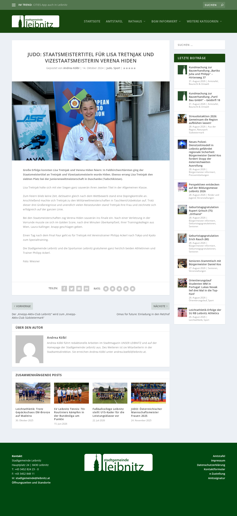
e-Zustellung (217, 473)
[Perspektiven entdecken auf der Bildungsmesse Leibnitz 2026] (182, 187)
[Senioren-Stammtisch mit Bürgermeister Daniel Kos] (182, 263)
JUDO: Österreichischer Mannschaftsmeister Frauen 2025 (146, 412)
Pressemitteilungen (199, 175)
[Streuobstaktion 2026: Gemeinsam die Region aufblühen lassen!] (182, 118)
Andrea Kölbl (71, 68)
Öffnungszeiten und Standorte (31, 482)
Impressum (218, 460)
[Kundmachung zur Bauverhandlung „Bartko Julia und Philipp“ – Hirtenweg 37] (182, 69)
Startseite (92, 21)
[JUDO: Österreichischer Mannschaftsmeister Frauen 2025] (148, 393)
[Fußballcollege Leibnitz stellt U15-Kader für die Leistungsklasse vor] (110, 393)
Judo (109, 68)
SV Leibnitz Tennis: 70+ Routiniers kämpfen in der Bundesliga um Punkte (69, 414)
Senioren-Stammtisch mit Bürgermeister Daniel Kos (205, 262)
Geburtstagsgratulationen (202, 223)
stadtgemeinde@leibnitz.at (33, 478)
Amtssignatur (216, 478)
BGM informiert (164, 21)
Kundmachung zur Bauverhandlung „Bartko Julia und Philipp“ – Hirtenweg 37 (204, 72)
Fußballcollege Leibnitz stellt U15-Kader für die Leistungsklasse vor (108, 412)
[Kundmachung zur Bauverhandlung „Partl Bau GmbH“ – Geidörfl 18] (182, 96)
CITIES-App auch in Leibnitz (50, 4)
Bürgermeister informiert (202, 172)
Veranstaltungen (205, 197)
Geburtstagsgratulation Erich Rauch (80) (204, 237)
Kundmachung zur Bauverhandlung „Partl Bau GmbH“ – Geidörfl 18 (204, 97)
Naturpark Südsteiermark (198, 131)
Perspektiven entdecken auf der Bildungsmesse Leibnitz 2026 (204, 188)
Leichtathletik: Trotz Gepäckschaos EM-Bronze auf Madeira (33, 412)
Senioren (193, 226)
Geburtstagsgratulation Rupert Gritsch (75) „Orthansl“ (204, 210)
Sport (117, 68)
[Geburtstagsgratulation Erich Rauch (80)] (182, 238)
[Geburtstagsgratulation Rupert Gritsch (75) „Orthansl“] (182, 209)
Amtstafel (114, 21)
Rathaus (135, 21)
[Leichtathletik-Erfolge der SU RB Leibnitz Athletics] (182, 312)
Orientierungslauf (198, 300)
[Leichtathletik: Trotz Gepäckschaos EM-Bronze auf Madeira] (33, 393)
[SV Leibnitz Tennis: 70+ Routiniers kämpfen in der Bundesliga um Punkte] (71, 393)
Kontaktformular (214, 469)
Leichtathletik (196, 319)
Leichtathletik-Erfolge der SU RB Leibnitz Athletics (205, 311)
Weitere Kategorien (202, 21)
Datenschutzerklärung (211, 465)
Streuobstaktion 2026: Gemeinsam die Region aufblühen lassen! (203, 119)
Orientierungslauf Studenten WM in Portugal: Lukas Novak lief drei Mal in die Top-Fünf (203, 287)
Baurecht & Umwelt (199, 84)
